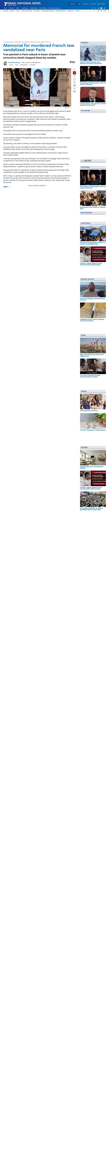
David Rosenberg (14, 62)
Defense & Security (54, 8)
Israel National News (8, 42)
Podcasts (36, 10)
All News (11, 8)
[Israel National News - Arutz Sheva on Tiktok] (104, 8)
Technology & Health (47, 10)
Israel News (24, 8)
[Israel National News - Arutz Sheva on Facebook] (95, 8)
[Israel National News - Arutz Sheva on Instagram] (98, 8)
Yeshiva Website (60, 10)
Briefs (17, 8)
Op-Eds (6, 10)
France (11, 65)
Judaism (12, 10)
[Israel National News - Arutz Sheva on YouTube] (101, 8)
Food (17, 10)
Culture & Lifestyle (26, 10)
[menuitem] (5, 8)
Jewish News (43, 8)
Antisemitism (24, 65)
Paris (16, 65)
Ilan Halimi (33, 65)
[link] (93, 63)
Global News (34, 8)
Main (5, 8)
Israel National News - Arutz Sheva (17, 4)
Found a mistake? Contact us (37, 185)
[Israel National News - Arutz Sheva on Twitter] (92, 8)
